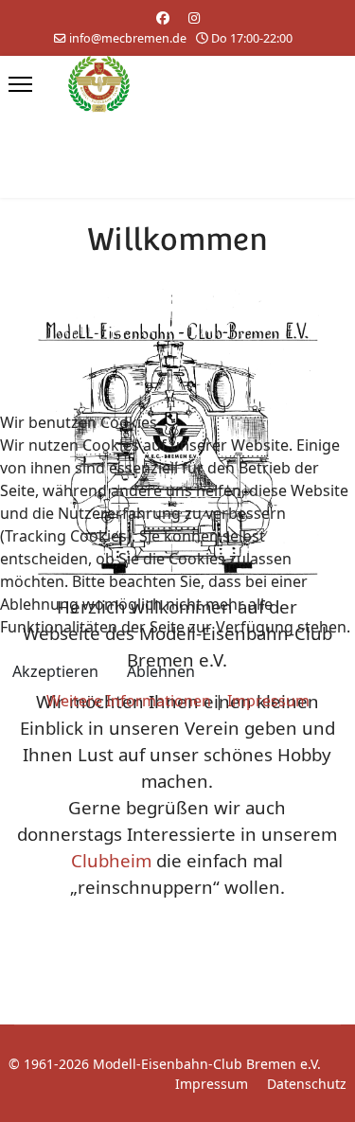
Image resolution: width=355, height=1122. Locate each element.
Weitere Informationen (128, 700)
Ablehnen (161, 671)
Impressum (268, 700)
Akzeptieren (55, 671)
